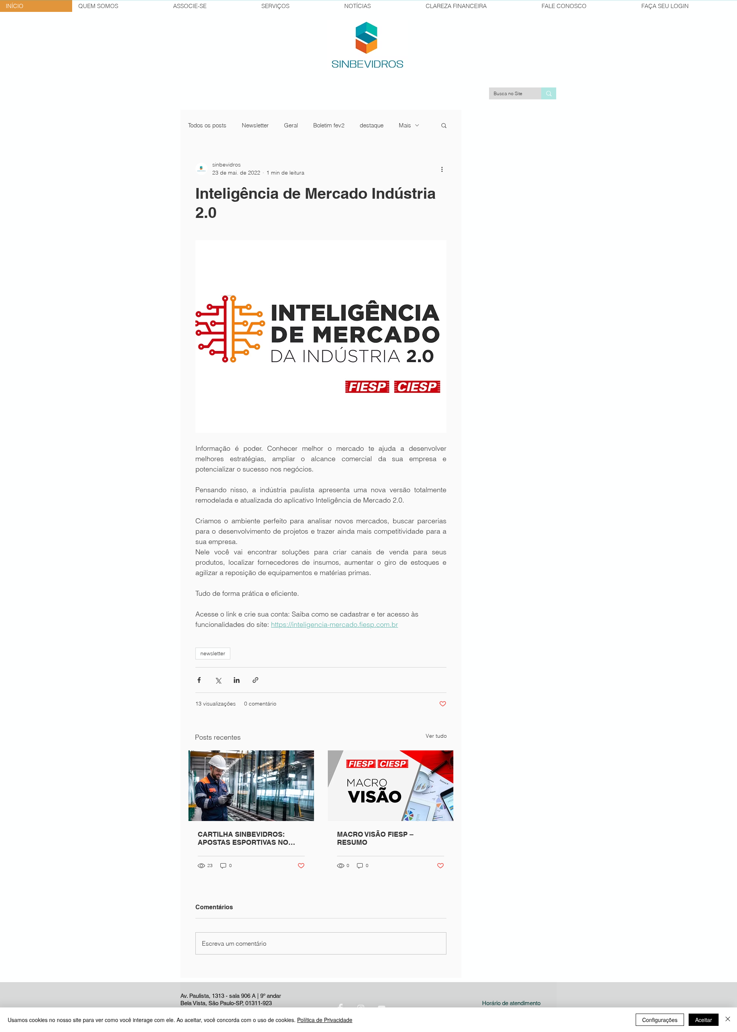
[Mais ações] (441, 168)
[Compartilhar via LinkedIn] (236, 680)
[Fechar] (727, 1020)
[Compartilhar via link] (255, 680)
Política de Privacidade (324, 1020)
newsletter (212, 653)
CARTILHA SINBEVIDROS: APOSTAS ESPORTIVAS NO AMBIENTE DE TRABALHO (243, 838)
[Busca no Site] (548, 93)
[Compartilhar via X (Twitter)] (217, 680)
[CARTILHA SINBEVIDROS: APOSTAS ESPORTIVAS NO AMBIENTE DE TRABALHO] (251, 785)
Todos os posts (207, 125)
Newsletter (255, 125)
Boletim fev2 (328, 125)
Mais (405, 125)
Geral (291, 125)
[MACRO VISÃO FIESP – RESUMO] (390, 785)
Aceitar (703, 1020)
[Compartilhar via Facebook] (199, 680)
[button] (444, 125)
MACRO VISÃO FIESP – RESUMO (375, 838)
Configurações (660, 1020)
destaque (371, 125)
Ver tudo (436, 735)
